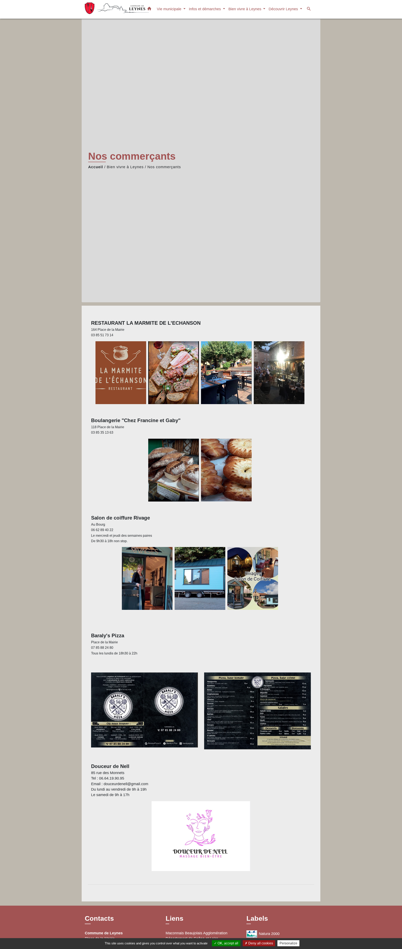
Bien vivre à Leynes (125, 167)
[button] (149, 9)
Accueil (95, 167)
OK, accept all (227, 943)
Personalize (288, 943)
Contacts (99, 918)
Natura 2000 (269, 934)
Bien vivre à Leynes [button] (245, 9)
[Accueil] (111, 9)
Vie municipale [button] (169, 9)
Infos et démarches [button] (205, 9)
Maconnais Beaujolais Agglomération (196, 933)
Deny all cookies (260, 943)
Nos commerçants (164, 167)
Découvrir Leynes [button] (284, 9)
